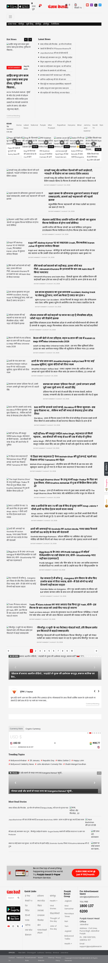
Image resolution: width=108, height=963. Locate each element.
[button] (26, 39)
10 (72, 643)
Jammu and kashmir (87, 121)
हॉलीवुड (46, 24)
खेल (39, 918)
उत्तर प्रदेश (28, 922)
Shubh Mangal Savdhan (74, 757)
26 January (34, 753)
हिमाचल (28, 927)
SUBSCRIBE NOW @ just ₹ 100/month (85, 865)
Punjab (43, 118)
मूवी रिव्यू (29, 24)
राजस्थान (40, 908)
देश (26, 898)
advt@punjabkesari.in (89, 889)
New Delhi (22, 945)
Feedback (20, 950)
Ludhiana (40, 945)
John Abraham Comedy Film (48, 757)
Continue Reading (13, 108)
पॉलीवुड (21, 24)
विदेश (27, 903)
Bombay (48, 945)
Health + (53, 893)
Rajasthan (61, 118)
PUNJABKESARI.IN (84, 951)
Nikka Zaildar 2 (62, 753)
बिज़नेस (40, 913)
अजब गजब (12, 24)
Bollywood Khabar (18, 753)
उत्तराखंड (40, 903)
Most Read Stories (18, 794)
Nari (101, 118)
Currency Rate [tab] (16, 721)
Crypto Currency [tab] (33, 721)
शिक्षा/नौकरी (55, 906)
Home (19, 118)
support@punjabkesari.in (91, 939)
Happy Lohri (77, 753)
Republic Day (47, 753)
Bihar (79, 118)
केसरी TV (28, 893)
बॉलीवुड (38, 24)
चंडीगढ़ (27, 918)
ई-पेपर (27, 888)
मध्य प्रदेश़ (41, 893)
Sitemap (51, 950)
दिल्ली (27, 908)
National (34, 118)
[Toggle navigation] (10, 16)
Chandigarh (31, 945)
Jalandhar (64, 945)
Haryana (71, 118)
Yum (66, 919)
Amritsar (56, 945)
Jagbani (68, 893)
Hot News (11, 39)
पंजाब (27, 913)
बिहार (39, 898)
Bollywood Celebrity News (21, 757)
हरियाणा (40, 888)
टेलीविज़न (55, 24)
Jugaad (68, 923)
